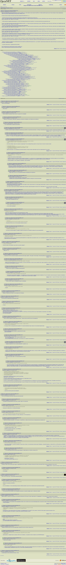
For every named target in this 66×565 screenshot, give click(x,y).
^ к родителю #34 (54, 200)
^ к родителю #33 (54, 367)
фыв (34, 59)
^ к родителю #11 (54, 125)
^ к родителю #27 (54, 492)
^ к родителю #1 (54, 109)
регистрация (59, 0)
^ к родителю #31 (54, 359)
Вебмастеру (64, 564)
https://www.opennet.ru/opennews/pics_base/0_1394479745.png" (37, 31)
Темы (59, 555)
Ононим (18, 90)
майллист (40, 4)
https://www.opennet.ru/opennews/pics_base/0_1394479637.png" (37, 18)
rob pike (18, 71)
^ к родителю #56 (54, 173)
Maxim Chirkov (63, 563)
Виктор (11, 182)
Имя (19, 72)
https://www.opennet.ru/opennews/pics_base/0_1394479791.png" (37, 35)
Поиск (48, 1)
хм (5, 463)
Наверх (58, 104)
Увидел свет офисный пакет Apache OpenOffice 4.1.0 (11, 52)
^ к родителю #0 (54, 104)
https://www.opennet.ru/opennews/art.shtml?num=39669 (13, 47)
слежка (60, 4)
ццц (25, 75)
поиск (20, 4)
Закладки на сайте (3, 563)
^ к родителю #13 (54, 195)
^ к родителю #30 (54, 264)
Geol (25, 70)
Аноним (20, 52)
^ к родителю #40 (54, 503)
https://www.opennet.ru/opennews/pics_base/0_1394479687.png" (37, 23)
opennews (6, 11)
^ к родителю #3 (54, 120)
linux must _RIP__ (25, 54)
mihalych (6, 102)
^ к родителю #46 (54, 161)
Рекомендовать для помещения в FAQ (50, 555)
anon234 (18, 93)
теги (50, 1)
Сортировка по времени (61, 98)
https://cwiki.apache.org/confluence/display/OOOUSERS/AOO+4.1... (19, 15)
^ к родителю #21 (54, 339)
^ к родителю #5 (54, 314)
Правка (58, 48)
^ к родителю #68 (54, 451)
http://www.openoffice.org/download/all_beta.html (9, 13)
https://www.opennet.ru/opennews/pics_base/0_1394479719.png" (37, 26)
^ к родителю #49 (54, 168)
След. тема (64, 555)
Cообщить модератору (63, 48)
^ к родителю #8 (54, 402)
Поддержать (60, 564)
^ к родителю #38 (54, 269)
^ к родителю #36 (54, 150)
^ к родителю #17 (54, 319)
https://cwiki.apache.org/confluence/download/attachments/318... (16, 18)
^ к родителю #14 (54, 472)
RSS (65, 98)
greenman (27, 77)
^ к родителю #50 (54, 431)
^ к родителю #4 (54, 251)
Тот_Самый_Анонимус (27, 67)
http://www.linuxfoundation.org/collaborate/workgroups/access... (26, 41)
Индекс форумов (57, 555)
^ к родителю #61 (54, 446)
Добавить (55, 564)
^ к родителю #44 (54, 207)
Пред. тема (62, 555)
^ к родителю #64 (54, 541)
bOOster (34, 58)
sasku (21, 73)
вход (57, 0)
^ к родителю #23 (54, 421)
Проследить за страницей (5, 564)
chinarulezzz (26, 55)
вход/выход (51, 4)
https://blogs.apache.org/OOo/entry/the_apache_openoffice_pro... (12, 46)
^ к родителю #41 (54, 231)
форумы (4, 4)
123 (21, 94)
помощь (13, 4)
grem (27, 64)
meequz (18, 88)
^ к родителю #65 (54, 548)
